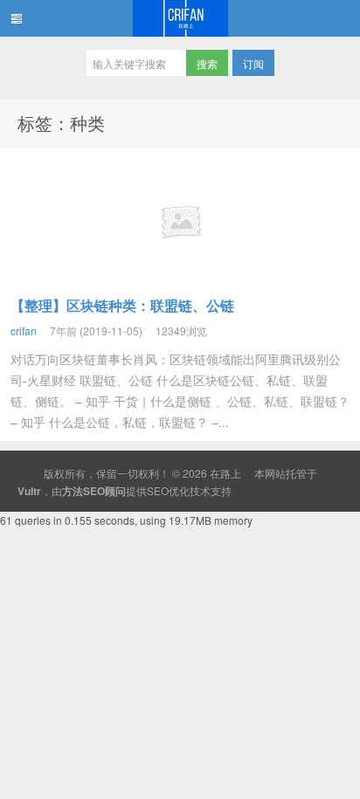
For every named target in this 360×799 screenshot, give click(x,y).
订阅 (253, 63)
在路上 (180, 18)
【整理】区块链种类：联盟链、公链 (122, 305)
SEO (158, 490)
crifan (23, 330)
